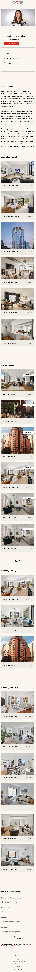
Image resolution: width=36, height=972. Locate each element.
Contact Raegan (11, 43)
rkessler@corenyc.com (13, 58)
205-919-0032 (11, 53)
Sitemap (18, 966)
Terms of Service (12, 945)
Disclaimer (18, 964)
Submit (19, 938)
